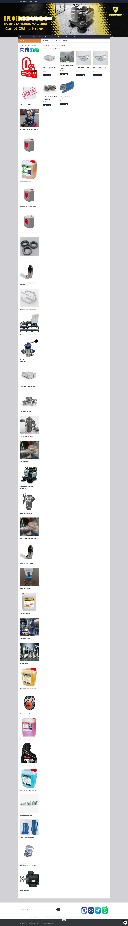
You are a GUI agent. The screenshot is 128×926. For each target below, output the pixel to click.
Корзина (77, 37)
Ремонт (41, 37)
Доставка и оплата (50, 37)
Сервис (35, 37)
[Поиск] (53, 18)
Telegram (36, 45)
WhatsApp (25, 47)
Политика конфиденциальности (91, 918)
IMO (32, 45)
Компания (61, 37)
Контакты (69, 37)
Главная (22, 37)
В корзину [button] (47, 75)
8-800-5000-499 (33, 1)
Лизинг (29, 37)
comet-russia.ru (23, 1)
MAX (29, 45)
